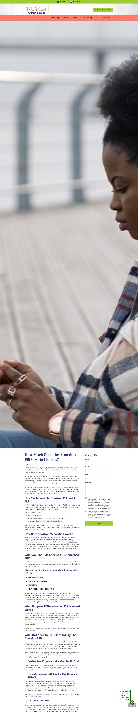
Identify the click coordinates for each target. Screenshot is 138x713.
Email (87, 467)
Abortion (54, 18)
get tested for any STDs (66, 705)
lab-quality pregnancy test (58, 668)
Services (75, 18)
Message (88, 482)
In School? (86, 18)
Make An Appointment (103, 10)
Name (87, 459)
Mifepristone (73, 542)
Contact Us (106, 18)
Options (64, 18)
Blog (96, 18)
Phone (87, 474)
